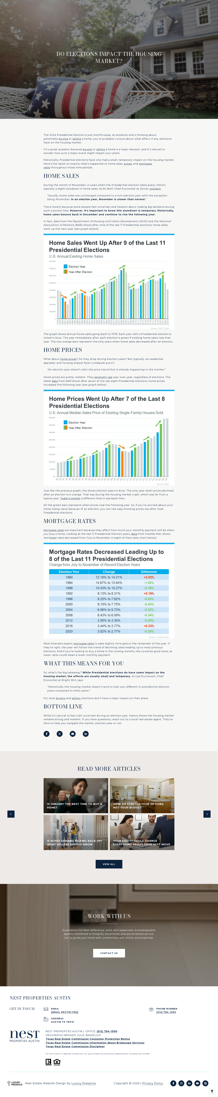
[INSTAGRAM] (181, 1083)
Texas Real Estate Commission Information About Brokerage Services (95, 1042)
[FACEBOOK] (173, 1083)
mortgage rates (83, 643)
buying (63, 138)
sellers (76, 698)
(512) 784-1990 (166, 1012)
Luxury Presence (83, 1083)
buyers (60, 698)
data (55, 381)
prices (128, 163)
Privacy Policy (152, 1083)
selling (77, 138)
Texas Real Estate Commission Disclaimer (75, 1046)
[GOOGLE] (205, 1083)
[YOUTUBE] (197, 1083)
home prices (68, 359)
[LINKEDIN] (189, 1083)
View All (109, 864)
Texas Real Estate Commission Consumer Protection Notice (88, 1039)
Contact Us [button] (109, 953)
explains (155, 188)
